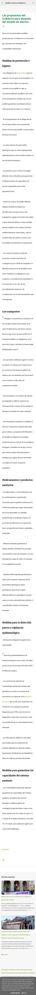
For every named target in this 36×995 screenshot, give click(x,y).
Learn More (15, 993)
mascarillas (21, 73)
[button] (3, 26)
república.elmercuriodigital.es (15, 3)
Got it (24, 993)
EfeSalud (5, 849)
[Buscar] (33, 3)
